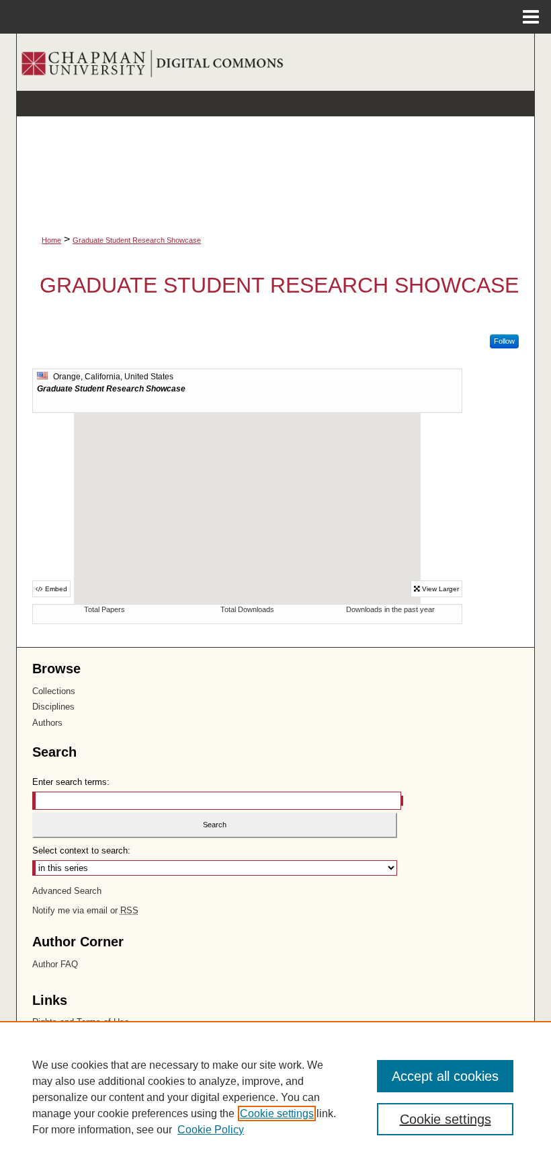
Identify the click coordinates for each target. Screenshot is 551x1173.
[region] (275, 1097)
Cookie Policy (210, 1129)
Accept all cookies (445, 1076)
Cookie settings (277, 1113)
